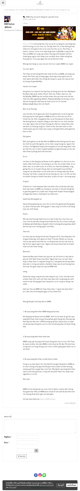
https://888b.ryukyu (47, 399)
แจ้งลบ (25, 23)
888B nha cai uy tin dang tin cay (57, 10)
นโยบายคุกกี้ (12, 487)
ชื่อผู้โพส (8, 437)
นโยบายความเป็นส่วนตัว (46, 485)
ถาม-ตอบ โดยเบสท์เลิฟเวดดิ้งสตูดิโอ (30, 10)
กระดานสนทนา (10, 10)
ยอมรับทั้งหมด (71, 485)
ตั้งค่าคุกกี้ (61, 485)
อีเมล (6, 442)
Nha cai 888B (28, 44)
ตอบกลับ (22, 456)
